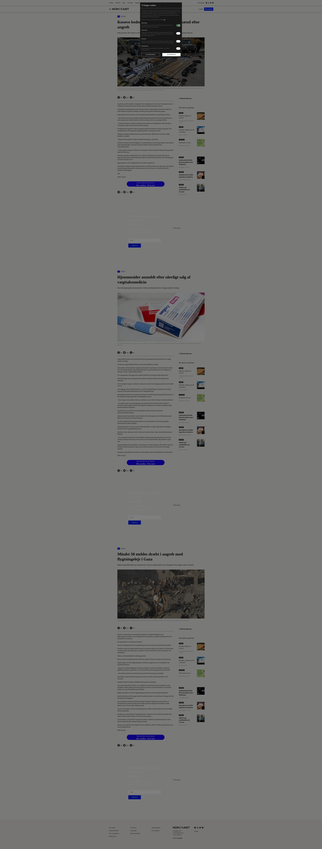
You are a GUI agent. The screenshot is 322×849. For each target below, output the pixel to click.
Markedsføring (144, 46)
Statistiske (143, 38)
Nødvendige (144, 23)
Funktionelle (144, 30)
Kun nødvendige (150, 54)
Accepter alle (171, 54)
